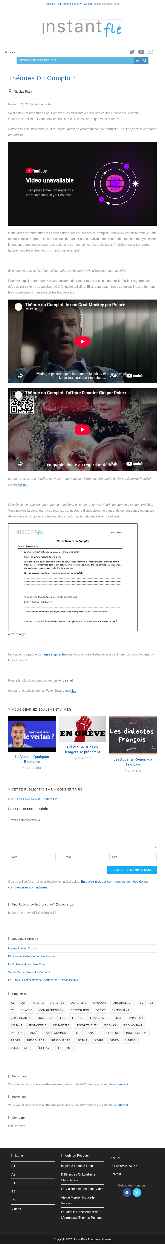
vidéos (130, 1040)
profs (15, 1040)
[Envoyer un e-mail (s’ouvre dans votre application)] (150, 52)
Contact (88, 3)
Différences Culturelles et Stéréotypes (31, 956)
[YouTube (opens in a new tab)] (141, 52)
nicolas (110, 1025)
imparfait (136, 1017)
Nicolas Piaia (23, 91)
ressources (60, 1040)
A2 (23, 1002)
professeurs (136, 1032)
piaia (90, 1032)
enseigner (45, 1017)
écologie (44, 1048)
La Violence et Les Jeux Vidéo (27, 964)
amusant (99, 1002)
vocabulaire (20, 1048)
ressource (35, 1040)
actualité (78, 1002)
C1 (13, 1010)
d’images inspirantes (52, 654)
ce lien (22, 484)
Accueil (50, 3)
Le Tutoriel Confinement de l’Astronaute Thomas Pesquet (43, 980)
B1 (141, 1002)
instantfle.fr (86, 1025)
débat (100, 1010)
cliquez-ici (121, 1084)
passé (33, 1032)
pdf (77, 1032)
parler (16, 1032)
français (97, 1017)
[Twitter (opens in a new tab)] (132, 52)
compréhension (51, 1010)
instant (16, 1025)
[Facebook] (127, 1192)
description (79, 1010)
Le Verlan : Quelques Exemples (32, 759)
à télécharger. (17, 634)
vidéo (114, 1040)
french (116, 1017)
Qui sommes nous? (69, 3)
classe (26, 1010)
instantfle (61, 1025)
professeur (110, 1032)
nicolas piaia (132, 1025)
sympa (98, 1040)
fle (62, 1017)
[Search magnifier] (144, 60)
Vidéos (16, 1209)
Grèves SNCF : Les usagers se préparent (82, 749)
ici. (73, 690)
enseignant (120, 1010)
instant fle (37, 1025)
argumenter (123, 1002)
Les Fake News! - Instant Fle (37, 799)
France (77, 1017)
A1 (12, 1002)
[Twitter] (137, 1192)
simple (82, 1040)
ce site (67, 680)
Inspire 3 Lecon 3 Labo (22, 948)
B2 (151, 1002)
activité (38, 1002)
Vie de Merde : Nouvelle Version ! (29, 972)
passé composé (56, 1032)
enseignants (20, 1017)
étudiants (66, 1048)
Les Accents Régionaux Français (132, 762)
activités (57, 1002)
